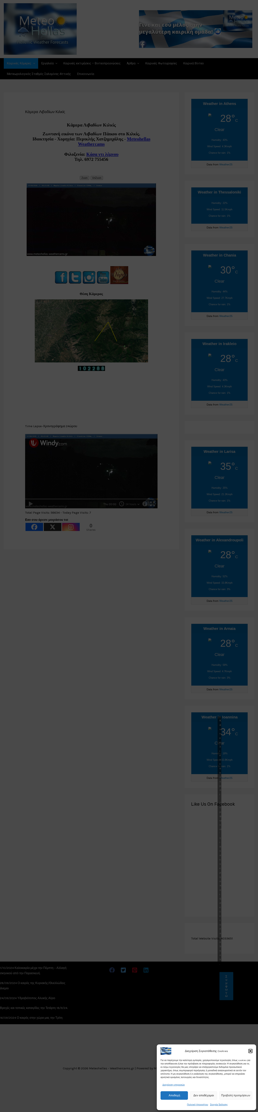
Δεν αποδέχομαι (203, 1095)
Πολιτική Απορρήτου (197, 1104)
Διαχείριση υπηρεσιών (173, 1084)
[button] (250, 1051)
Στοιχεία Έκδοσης (219, 1104)
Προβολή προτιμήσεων (235, 1095)
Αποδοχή (174, 1095)
